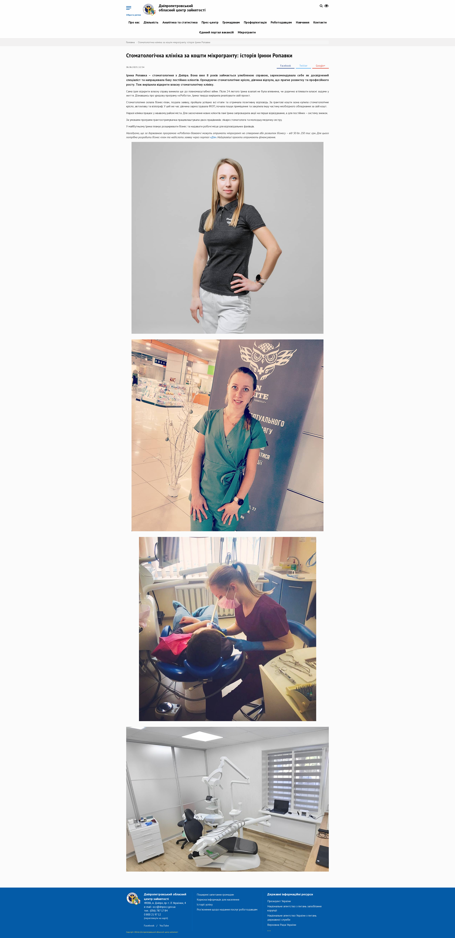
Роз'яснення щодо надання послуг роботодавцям (227, 909)
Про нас (134, 22)
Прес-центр (210, 22)
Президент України (279, 901)
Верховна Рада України (281, 924)
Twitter (303, 65)
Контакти (320, 22)
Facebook (285, 65)
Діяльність (151, 22)
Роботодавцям (281, 22)
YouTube (164, 925)
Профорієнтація (255, 22)
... (269, 929)
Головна (130, 42)
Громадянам (231, 22)
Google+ (320, 65)
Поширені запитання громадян (215, 894)
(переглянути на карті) (156, 918)
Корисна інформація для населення (218, 899)
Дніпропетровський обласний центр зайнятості (182, 7)
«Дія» (213, 137)
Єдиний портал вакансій (216, 32)
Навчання (302, 22)
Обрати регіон (133, 14)
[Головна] (151, 10)
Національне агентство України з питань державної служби (292, 917)
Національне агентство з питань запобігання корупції (294, 908)
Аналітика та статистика (179, 22)
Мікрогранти (247, 32)
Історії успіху (205, 904)
